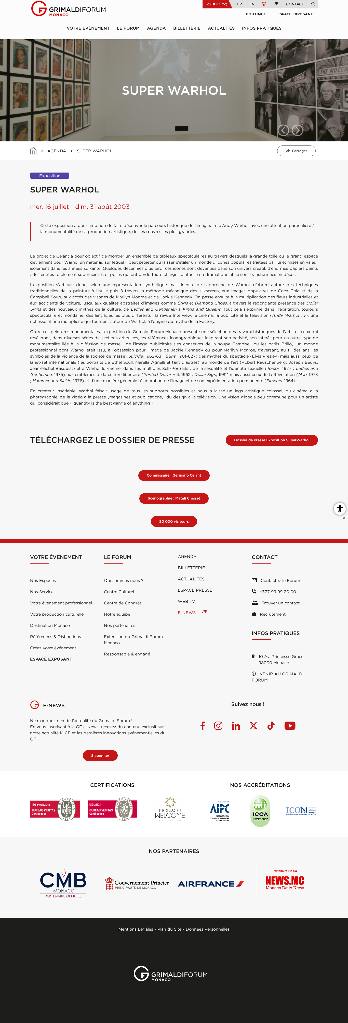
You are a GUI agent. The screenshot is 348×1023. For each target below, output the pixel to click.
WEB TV (186, 601)
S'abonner (100, 755)
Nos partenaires (119, 625)
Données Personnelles (208, 929)
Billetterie (186, 28)
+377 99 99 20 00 (277, 591)
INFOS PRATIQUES (262, 28)
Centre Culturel (119, 591)
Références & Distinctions (55, 636)
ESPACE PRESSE (195, 590)
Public (213, 4)
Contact (295, 4)
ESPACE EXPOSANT (51, 659)
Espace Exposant (295, 14)
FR (239, 4)
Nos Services (43, 591)
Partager (299, 151)
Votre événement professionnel (61, 602)
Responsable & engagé (127, 653)
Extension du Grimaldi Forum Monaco (133, 639)
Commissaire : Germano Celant (174, 475)
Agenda (156, 28)
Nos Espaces (43, 580)
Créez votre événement (53, 647)
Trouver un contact (280, 602)
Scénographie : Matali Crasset (174, 498)
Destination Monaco (50, 625)
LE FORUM (128, 28)
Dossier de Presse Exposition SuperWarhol (272, 440)
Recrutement (272, 614)
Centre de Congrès (123, 602)
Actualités (221, 28)
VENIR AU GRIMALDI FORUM (278, 677)
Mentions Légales (135, 929)
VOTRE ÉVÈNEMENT (88, 28)
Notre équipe (117, 614)
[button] (283, 130)
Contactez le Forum (279, 580)
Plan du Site (169, 929)
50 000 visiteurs (174, 521)
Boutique (256, 14)
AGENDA (56, 150)
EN (252, 4)
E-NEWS (187, 612)
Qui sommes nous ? (123, 580)
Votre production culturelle (57, 614)
